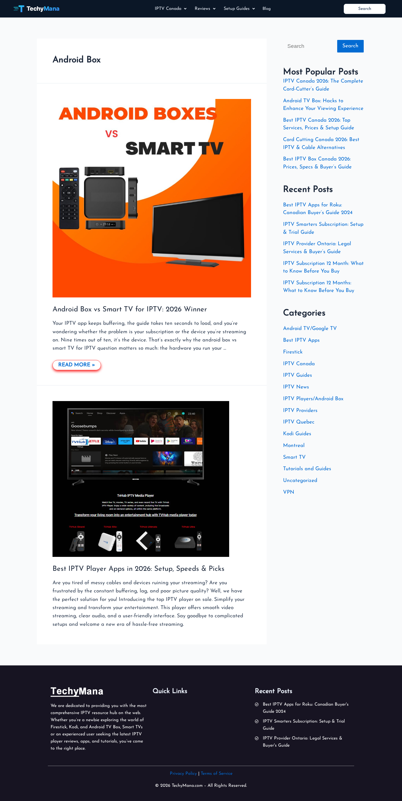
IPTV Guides (297, 375)
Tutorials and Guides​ (307, 469)
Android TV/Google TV (310, 328)
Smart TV (294, 457)
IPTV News (296, 387)
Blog (267, 9)
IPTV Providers (300, 410)
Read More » (76, 364)
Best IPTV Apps (301, 340)
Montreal (294, 445)
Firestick (292, 352)
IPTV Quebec (298, 422)
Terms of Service (216, 773)
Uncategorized (300, 480)
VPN (288, 492)
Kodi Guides (297, 434)
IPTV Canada (168, 9)
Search (350, 46)
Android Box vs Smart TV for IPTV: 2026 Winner (130, 309)
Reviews (202, 9)
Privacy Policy (183, 773)
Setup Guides (237, 9)
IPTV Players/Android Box (313, 399)
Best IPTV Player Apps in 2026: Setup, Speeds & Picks (139, 569)
